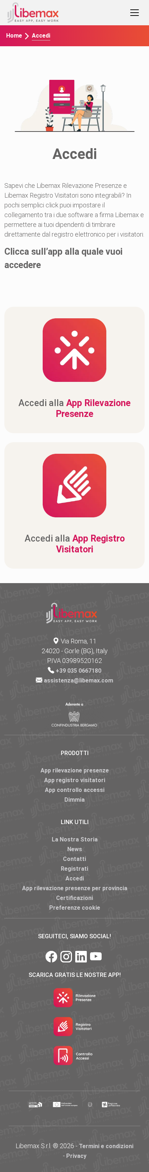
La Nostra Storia (75, 839)
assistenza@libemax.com (78, 680)
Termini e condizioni (106, 1146)
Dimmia (74, 799)
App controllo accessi (75, 790)
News (74, 849)
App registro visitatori (74, 780)
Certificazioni (74, 898)
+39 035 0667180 (78, 670)
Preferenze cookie (74, 907)
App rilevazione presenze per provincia (74, 888)
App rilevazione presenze (75, 770)
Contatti (74, 859)
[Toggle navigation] (134, 12)
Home (14, 35)
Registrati (74, 868)
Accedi (74, 878)
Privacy (76, 1155)
